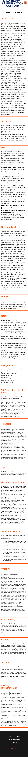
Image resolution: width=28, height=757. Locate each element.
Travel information (14, 739)
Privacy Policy (14, 748)
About (9, 736)
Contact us (14, 742)
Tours (18, 736)
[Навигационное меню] (25, 2)
